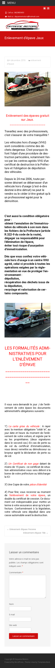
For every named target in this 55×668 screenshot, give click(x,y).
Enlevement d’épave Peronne (21, 529)
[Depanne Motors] (21, 24)
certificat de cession (27, 498)
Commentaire (16, 572)
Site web (13, 625)
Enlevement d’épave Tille (35, 532)
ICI (8, 476)
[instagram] (48, 9)
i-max (33, 662)
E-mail (12, 614)
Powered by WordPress (14, 662)
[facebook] (44, 9)
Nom (11, 604)
